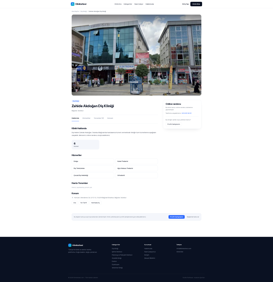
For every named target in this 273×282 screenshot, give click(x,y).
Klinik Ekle (196, 4)
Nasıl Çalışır (138, 4)
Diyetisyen (115, 264)
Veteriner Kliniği (117, 268)
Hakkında (75, 118)
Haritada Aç (95, 203)
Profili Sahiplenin (173, 124)
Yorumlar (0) (99, 118)
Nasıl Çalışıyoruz (150, 252)
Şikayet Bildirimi (149, 258)
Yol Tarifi (83, 203)
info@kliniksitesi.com (184, 248)
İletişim (146, 255)
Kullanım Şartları (199, 277)
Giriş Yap (185, 4)
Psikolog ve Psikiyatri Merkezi (122, 255)
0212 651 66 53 (186, 113)
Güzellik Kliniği (116, 258)
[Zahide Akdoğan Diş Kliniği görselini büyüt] (136, 55)
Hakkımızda (150, 4)
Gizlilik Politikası (188, 277)
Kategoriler (128, 4)
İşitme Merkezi (117, 252)
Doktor (114, 261)
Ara (74, 203)
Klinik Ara (118, 4)
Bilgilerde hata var (193, 217)
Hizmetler (86, 118)
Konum (110, 118)
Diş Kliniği (84, 11)
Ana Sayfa (75, 11)
